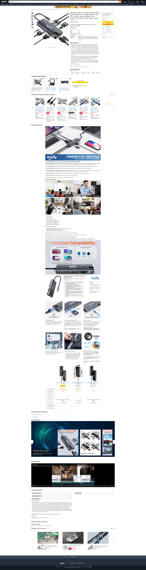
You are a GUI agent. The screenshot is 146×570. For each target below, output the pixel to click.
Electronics (33, 9)
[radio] (32, 13)
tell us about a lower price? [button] (43, 517)
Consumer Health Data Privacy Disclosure (74, 566)
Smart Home (114, 4)
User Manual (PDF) (34, 417)
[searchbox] (65, 2)
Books (52, 4)
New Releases (30, 4)
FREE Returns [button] (73, 27)
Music (71, 4)
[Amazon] (4, 1)
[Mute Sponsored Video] (57, 542)
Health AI (6, 4)
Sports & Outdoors (107, 4)
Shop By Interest (121, 4)
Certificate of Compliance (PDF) (37, 414)
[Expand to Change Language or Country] (76, 563)
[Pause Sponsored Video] (57, 540)
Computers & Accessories (39, 9)
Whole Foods (41, 4)
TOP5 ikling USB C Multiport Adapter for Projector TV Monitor (43, 465)
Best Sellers (24, 4)
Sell (60, 4)
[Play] (32, 485)
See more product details (75, 64)
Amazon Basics (18, 4)
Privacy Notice (64, 566)
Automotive (89, 4)
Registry (67, 4)
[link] (51, 82)
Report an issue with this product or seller (78, 66)
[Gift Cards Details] (58, 4)
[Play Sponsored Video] (73, 538)
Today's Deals (47, 4)
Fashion (63, 4)
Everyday (131, 4)
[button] (2, 4)
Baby (93, 4)
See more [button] (79, 40)
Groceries (36, 4)
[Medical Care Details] (14, 4)
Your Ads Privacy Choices (85, 566)
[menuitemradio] (111, 485)
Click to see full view (51, 47)
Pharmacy (126, 4)
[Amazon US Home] (62, 563)
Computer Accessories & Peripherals (50, 9)
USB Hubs (58, 9)
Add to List (104, 37)
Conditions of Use (58, 566)
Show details (76, 87)
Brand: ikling (72, 19)
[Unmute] (113, 486)
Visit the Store (83, 454)
